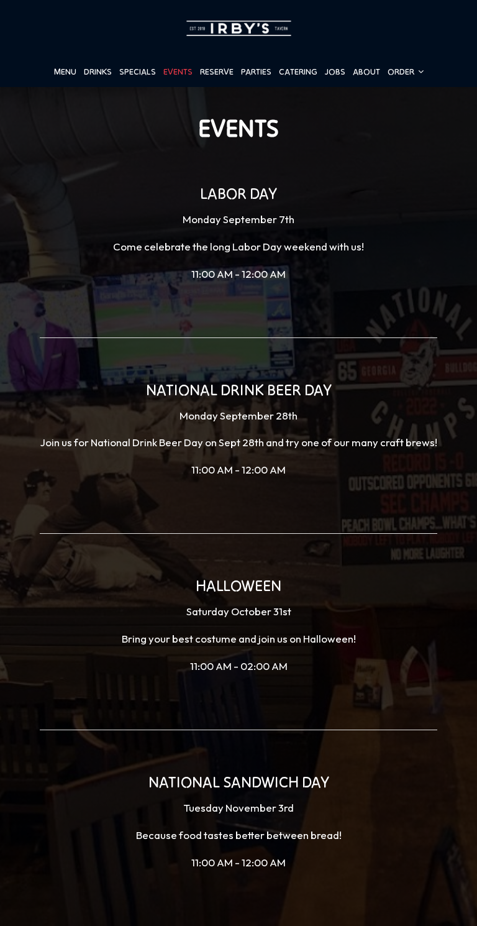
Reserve (217, 71)
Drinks (98, 71)
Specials (137, 71)
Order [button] (402, 71)
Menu (65, 71)
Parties (256, 71)
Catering (298, 71)
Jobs (335, 71)
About (366, 71)
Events (178, 71)
